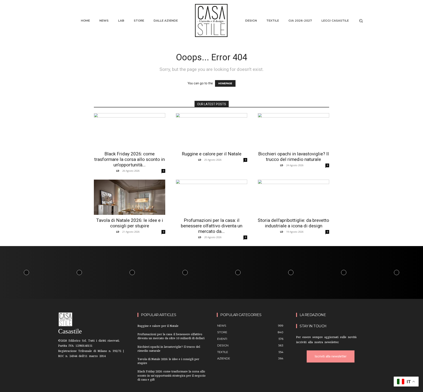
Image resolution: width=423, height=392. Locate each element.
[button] (361, 21)
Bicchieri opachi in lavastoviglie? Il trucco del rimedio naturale (293, 156)
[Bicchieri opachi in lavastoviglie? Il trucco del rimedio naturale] (293, 130)
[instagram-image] (26, 272)
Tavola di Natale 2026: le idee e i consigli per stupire (129, 223)
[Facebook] (64, 371)
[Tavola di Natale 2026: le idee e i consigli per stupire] (129, 197)
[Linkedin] (91, 371)
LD (117, 170)
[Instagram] (78, 371)
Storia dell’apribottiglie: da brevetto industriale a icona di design (293, 223)
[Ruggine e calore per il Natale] (211, 130)
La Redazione (313, 315)
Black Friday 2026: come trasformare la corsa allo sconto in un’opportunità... (129, 159)
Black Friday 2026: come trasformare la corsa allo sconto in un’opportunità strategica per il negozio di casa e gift (171, 376)
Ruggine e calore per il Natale (211, 153)
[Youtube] (105, 371)
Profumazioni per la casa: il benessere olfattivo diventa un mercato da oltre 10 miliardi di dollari (170, 336)
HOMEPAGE (225, 83)
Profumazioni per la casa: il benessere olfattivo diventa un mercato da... (211, 226)
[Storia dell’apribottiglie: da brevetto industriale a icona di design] (293, 197)
